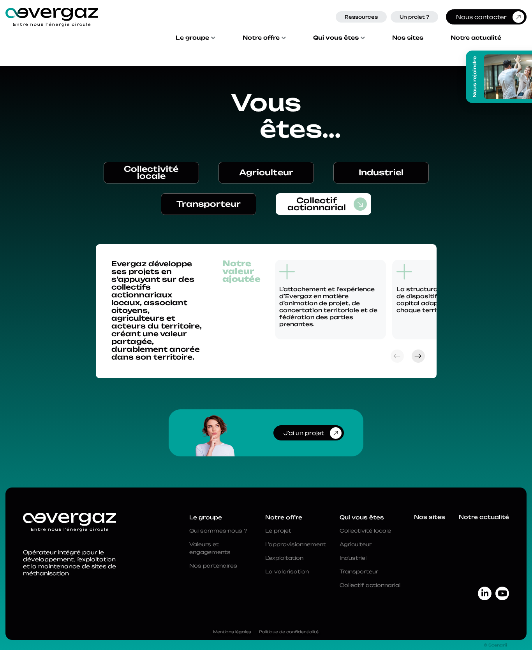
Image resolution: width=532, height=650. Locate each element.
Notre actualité (476, 38)
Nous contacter (481, 17)
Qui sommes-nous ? (218, 531)
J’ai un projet (304, 433)
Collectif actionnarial (316, 204)
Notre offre (261, 38)
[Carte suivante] (418, 356)
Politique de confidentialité (289, 631)
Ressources (361, 17)
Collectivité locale (151, 172)
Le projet (278, 531)
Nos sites (407, 38)
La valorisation (287, 571)
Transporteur (208, 204)
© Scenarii (495, 645)
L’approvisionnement (295, 544)
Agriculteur (266, 172)
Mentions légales (232, 631)
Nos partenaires (213, 566)
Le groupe (192, 38)
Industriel (381, 172)
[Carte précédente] (397, 356)
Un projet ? (414, 17)
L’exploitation (284, 558)
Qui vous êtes (336, 38)
